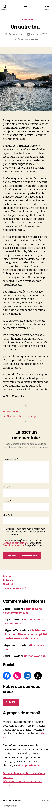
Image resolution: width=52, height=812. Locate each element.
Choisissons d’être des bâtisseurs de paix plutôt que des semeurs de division (25, 634)
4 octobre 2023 (39, 34)
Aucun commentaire (28, 39)
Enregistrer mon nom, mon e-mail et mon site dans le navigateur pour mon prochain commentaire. (25, 532)
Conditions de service (13, 545)
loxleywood (18, 34)
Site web (7, 515)
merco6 (26, 6)
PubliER (11, 702)
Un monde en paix (35, 655)
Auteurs (8, 580)
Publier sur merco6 (14, 588)
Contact (8, 584)
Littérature (26, 19)
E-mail (7, 501)
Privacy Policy (10, 805)
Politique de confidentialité (15, 543)
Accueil (7, 576)
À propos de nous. (29, 765)
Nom (6, 487)
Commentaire (10, 459)
